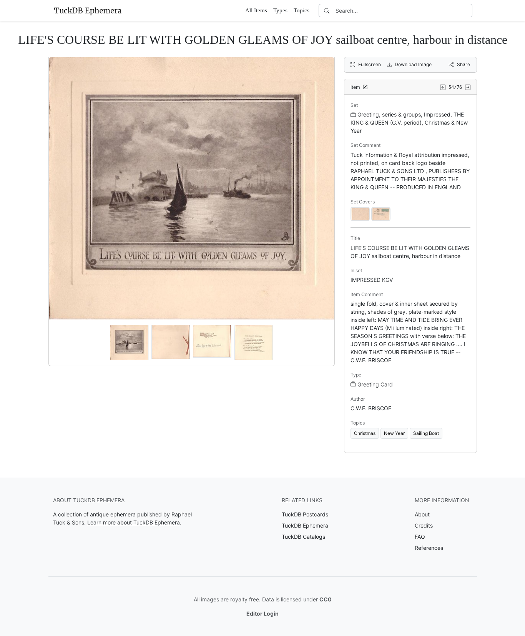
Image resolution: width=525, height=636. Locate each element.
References (429, 547)
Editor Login (262, 613)
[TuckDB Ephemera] (87, 10)
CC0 (325, 599)
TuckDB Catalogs (303, 536)
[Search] (326, 10)
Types (280, 10)
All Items (256, 10)
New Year (394, 433)
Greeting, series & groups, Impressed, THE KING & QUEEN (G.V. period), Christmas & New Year (409, 122)
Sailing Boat (426, 433)
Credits (424, 525)
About (422, 514)
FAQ (420, 536)
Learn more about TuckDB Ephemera (133, 522)
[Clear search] (467, 10)
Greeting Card (375, 384)
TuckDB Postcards (305, 514)
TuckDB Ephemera (305, 525)
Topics (301, 10)
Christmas (364, 433)
